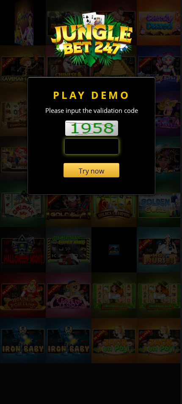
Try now (91, 171)
